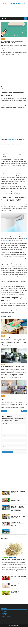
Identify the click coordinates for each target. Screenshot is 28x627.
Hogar (2, 335)
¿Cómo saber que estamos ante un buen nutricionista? (4, 410)
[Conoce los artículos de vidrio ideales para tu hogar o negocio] (14, 355)
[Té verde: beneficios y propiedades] (6, 593)
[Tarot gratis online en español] (6, 578)
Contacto (4, 611)
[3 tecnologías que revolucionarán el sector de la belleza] (6, 524)
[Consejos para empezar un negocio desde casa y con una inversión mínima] (6, 516)
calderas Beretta (12, 139)
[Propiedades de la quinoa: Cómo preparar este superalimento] (14, 549)
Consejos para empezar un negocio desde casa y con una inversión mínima (18, 516)
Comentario (5, 423)
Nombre (4, 435)
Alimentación (5, 557)
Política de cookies (5, 614)
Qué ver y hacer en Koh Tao (17, 529)
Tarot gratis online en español (18, 576)
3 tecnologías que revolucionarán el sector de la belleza (18, 524)
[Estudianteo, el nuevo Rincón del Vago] (6, 493)
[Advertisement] (17, 9)
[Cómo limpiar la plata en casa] (14, 326)
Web (3, 446)
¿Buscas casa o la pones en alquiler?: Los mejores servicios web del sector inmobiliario (24, 410)
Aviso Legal (4, 613)
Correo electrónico (6, 441)
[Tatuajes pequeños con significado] (6, 585)
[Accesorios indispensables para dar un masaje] (6, 500)
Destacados (4, 538)
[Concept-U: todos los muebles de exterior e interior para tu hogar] (14, 387)
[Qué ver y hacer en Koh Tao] (6, 531)
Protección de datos (6, 616)
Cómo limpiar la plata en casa (7, 337)
